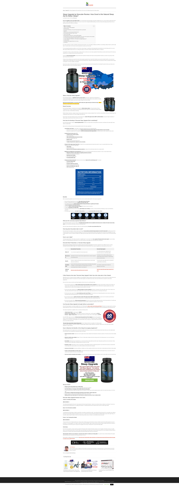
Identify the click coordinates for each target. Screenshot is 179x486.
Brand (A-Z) (67, 10)
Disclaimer (85, 480)
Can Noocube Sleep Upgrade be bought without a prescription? (74, 37)
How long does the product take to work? (70, 33)
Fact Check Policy (90, 480)
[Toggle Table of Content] (93, 26)
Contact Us (82, 480)
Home (64, 10)
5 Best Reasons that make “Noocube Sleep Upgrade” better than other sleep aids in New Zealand (79, 36)
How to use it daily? (67, 34)
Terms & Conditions (101, 480)
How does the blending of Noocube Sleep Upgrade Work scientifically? (75, 29)
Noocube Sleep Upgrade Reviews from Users (71, 41)
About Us (78, 480)
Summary (66, 42)
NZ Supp (89, 4)
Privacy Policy (96, 480)
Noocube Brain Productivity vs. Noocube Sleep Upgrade (72, 35)
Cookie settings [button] (106, 484)
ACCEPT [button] (112, 484)
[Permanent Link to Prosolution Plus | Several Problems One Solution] (107, 460)
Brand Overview (66, 28)
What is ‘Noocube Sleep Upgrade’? (69, 27)
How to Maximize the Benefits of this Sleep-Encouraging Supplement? (76, 38)
